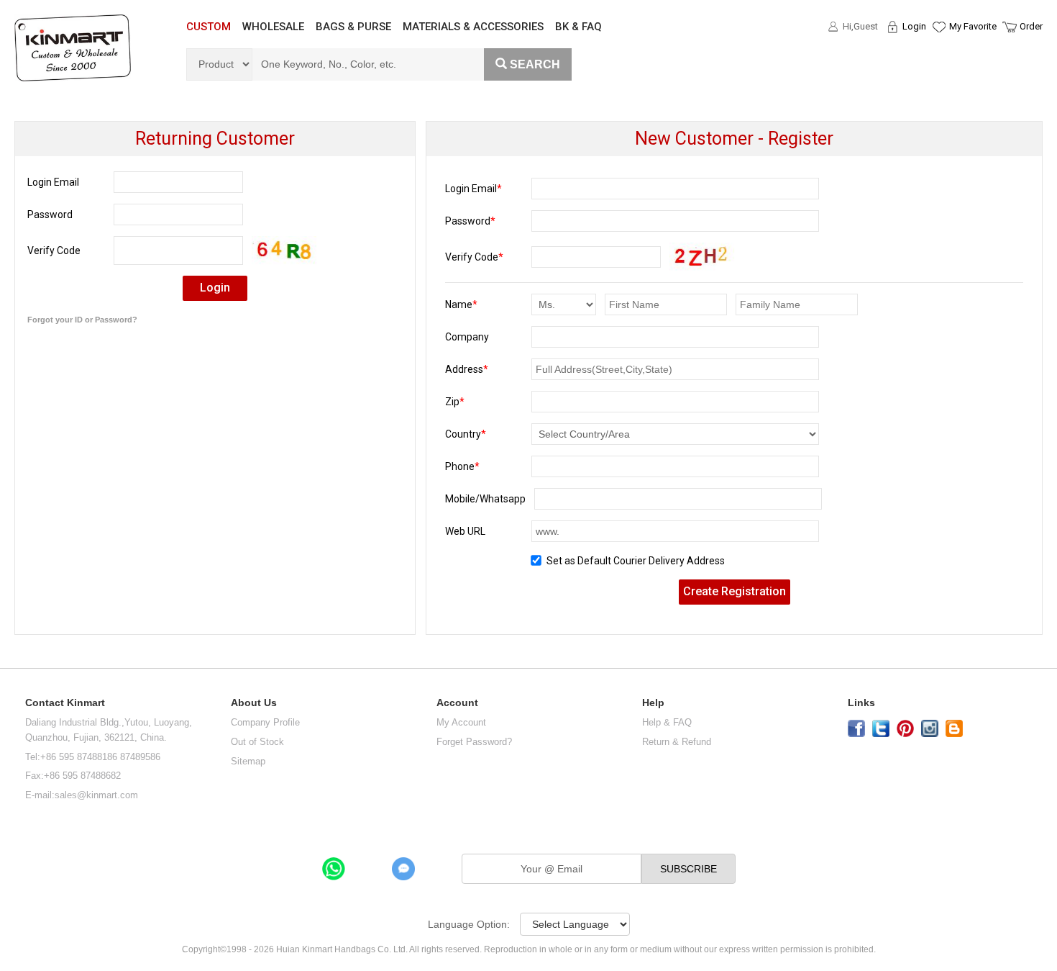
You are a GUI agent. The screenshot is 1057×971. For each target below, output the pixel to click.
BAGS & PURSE (353, 26)
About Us (254, 702)
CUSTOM (208, 26)
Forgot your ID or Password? (82, 319)
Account (457, 702)
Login (914, 26)
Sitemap (248, 761)
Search (535, 64)
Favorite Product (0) (938, 52)
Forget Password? (474, 741)
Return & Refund (676, 741)
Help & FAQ (667, 722)
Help (653, 702)
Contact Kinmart (65, 702)
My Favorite (973, 26)
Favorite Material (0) (938, 72)
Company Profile (265, 722)
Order (1031, 26)
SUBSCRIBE (688, 869)
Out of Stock (257, 741)
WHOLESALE (273, 26)
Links (861, 702)
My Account (461, 722)
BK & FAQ (578, 26)
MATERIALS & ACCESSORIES (473, 26)
